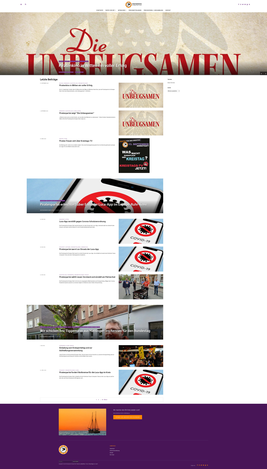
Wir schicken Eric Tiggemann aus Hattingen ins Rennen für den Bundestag (95, 331)
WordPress (83, 463)
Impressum (112, 448)
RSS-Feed (112, 454)
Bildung (61, 61)
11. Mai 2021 (58, 336)
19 (102, 399)
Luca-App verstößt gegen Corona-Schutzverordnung (82, 221)
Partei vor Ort (110, 10)
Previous (262, 73)
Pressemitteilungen (135, 10)
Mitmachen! (121, 10)
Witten (79, 110)
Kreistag (61, 138)
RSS (249, 4)
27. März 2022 (43, 138)
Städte (85, 327)
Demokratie (66, 61)
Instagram (241, 4)
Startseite (99, 10)
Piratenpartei (71, 274)
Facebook (238, 4)
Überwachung (84, 247)
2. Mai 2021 (42, 345)
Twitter (243, 4)
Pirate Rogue (91, 463)
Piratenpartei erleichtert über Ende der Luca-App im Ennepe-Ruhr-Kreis (93, 204)
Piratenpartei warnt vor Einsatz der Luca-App (79, 249)
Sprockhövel (80, 327)
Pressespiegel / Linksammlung (153, 10)
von (66, 72)
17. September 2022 (79, 72)
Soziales (87, 274)
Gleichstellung (74, 61)
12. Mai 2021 (42, 274)
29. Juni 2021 (58, 210)
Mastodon (245, 4)
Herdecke (54, 327)
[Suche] (25, 4)
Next (265, 73)
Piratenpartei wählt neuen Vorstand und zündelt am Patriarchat (87, 277)
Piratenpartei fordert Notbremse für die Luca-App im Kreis (85, 372)
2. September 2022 (44, 110)
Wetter (93, 327)
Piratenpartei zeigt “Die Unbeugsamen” (76, 113)
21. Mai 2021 (42, 219)
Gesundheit (43, 200)
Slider (75, 110)
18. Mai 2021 (42, 247)
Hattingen (68, 247)
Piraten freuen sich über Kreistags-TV (75, 141)
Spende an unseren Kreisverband (127, 417)
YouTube (247, 4)
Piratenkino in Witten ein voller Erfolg (93, 65)
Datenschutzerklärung (115, 450)
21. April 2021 (43, 370)
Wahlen (89, 327)
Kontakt (168, 10)
